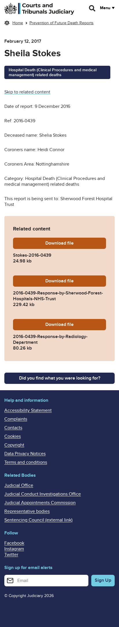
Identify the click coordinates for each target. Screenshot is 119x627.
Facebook (14, 543)
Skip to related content (27, 92)
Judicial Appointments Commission (40, 503)
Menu (105, 8)
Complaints (15, 419)
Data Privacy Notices (25, 454)
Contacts (13, 428)
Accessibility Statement (28, 410)
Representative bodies (27, 511)
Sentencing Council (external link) (38, 520)
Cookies (12, 436)
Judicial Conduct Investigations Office (42, 494)
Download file (75, 243)
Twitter (11, 554)
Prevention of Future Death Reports (61, 22)
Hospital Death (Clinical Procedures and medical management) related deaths (52, 72)
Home (17, 22)
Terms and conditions (25, 462)
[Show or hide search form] (92, 8)
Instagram (14, 549)
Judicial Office (18, 485)
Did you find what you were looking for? (59, 378)
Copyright (14, 445)
